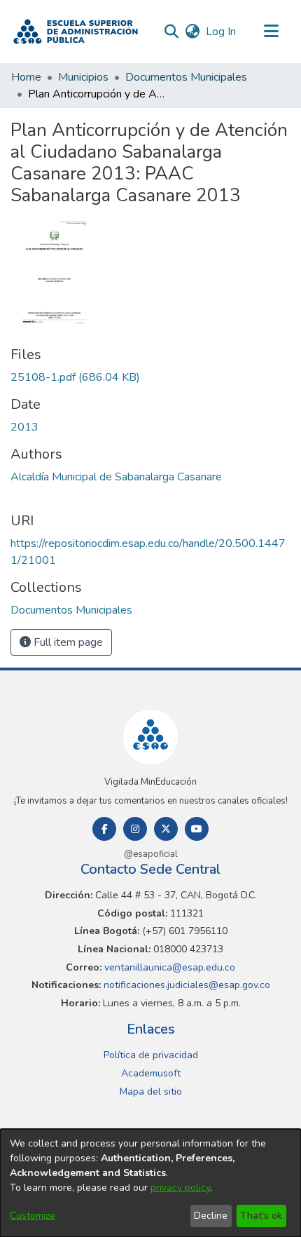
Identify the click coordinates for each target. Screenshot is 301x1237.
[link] (75, 377)
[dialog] (150, 1183)
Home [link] (26, 77)
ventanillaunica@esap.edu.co (168, 967)
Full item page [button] (67, 642)
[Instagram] (135, 829)
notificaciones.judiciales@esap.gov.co (185, 985)
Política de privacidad (151, 1055)
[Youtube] (197, 829)
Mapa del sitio (151, 1091)
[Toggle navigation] (270, 31)
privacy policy (180, 1187)
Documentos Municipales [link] (186, 77)
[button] (75, 31)
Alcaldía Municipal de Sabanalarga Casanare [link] (116, 477)
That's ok (261, 1215)
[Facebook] (104, 829)
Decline (210, 1215)
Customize (32, 1215)
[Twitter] (166, 829)
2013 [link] (24, 427)
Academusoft (151, 1073)
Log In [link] (221, 31)
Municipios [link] (83, 77)
